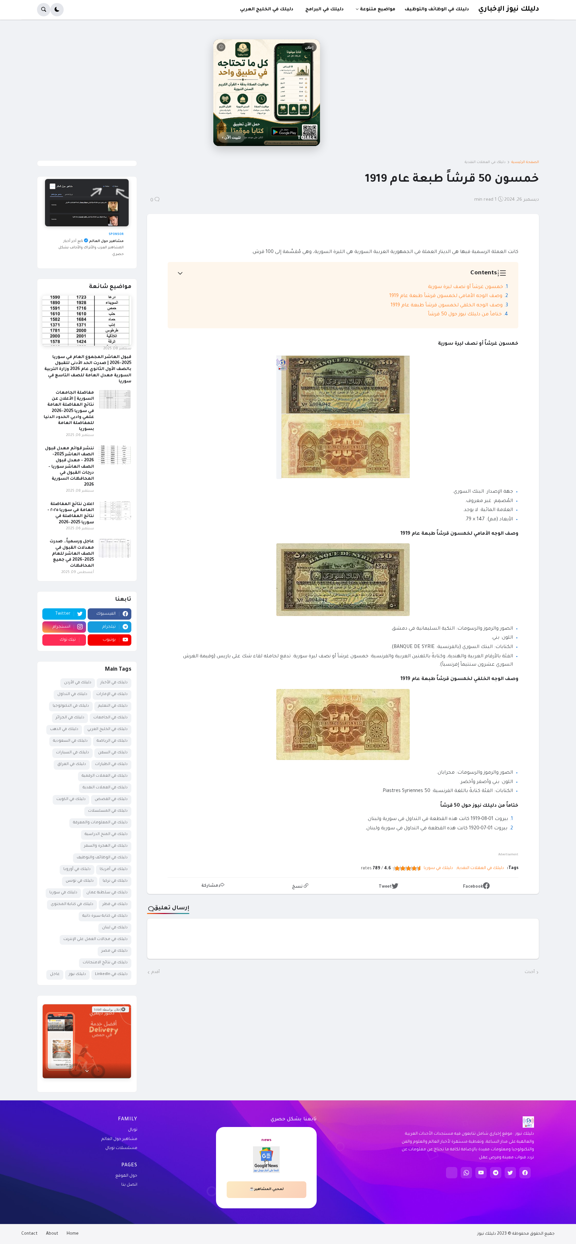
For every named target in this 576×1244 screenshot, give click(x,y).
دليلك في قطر (115, 904)
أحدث (530, 972)
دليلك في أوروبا (77, 869)
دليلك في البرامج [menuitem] (324, 9)
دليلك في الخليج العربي (107, 729)
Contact (29, 1234)
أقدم (155, 972)
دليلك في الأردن (77, 683)
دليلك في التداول (72, 694)
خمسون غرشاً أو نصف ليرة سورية (465, 287)
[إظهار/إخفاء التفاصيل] (87, 1070)
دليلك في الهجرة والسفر (106, 846)
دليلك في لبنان (115, 928)
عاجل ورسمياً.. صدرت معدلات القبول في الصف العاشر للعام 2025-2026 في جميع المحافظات (72, 553)
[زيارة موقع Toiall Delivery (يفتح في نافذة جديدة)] (87, 1041)
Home (73, 1234)
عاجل (55, 974)
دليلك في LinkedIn (111, 974)
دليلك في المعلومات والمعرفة (100, 823)
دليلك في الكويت (71, 799)
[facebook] (525, 1172)
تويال (132, 1130)
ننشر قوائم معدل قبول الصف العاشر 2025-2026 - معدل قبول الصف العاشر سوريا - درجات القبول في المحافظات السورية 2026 (69, 466)
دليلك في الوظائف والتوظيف (102, 858)
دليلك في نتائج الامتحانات (105, 963)
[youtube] (481, 1172)
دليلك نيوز (77, 974)
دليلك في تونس (80, 881)
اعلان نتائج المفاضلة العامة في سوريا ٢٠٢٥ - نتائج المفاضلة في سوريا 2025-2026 (70, 513)
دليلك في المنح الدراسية (106, 834)
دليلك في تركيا (115, 881)
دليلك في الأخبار (114, 683)
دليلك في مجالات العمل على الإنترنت (95, 939)
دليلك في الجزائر (70, 718)
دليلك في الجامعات (110, 718)
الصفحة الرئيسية (525, 162)
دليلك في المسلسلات (108, 811)
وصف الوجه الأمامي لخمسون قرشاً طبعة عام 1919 (445, 296)
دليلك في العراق (71, 764)
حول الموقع (126, 1176)
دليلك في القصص (111, 799)
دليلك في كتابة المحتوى (72, 904)
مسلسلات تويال (121, 1148)
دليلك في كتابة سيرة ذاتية (105, 916)
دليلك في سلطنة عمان (107, 893)
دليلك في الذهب (64, 729)
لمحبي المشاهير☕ (266, 1189)
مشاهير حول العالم (119, 1139)
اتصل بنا (129, 1185)
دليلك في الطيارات (111, 764)
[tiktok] (451, 1172)
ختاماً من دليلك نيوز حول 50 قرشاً (465, 314)
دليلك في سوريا (438, 868)
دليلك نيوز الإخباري (508, 9)
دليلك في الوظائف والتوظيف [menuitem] (437, 9)
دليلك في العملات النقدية (485, 162)
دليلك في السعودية (70, 741)
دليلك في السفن (113, 753)
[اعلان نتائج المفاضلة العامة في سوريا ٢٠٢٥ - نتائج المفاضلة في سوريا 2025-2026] (114, 510)
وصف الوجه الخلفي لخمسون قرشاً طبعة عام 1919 (447, 305)
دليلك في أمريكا (114, 869)
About (52, 1234)
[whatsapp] (466, 1172)
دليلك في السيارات (72, 753)
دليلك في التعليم (113, 706)
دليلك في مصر (114, 951)
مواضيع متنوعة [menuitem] (377, 9)
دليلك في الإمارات (112, 694)
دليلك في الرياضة (112, 741)
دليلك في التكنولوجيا (71, 706)
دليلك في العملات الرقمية (105, 776)
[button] (57, 9)
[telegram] (495, 1172)
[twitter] (510, 1172)
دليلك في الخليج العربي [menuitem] (266, 9)
